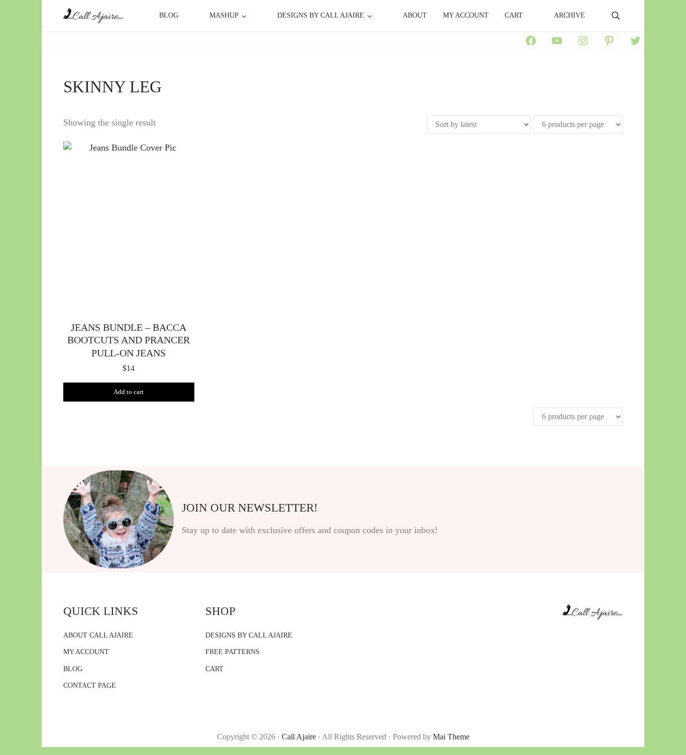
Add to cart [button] (128, 392)
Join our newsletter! (250, 507)
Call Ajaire (299, 736)
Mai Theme (451, 736)
